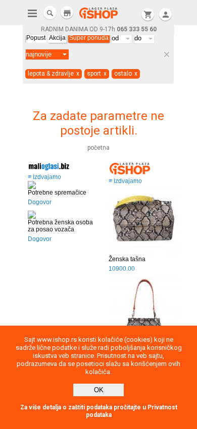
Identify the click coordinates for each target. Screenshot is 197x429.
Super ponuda (89, 37)
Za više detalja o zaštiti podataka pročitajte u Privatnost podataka (98, 411)
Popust (35, 37)
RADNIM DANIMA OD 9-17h (99, 29)
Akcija (57, 37)
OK (99, 390)
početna (98, 147)
